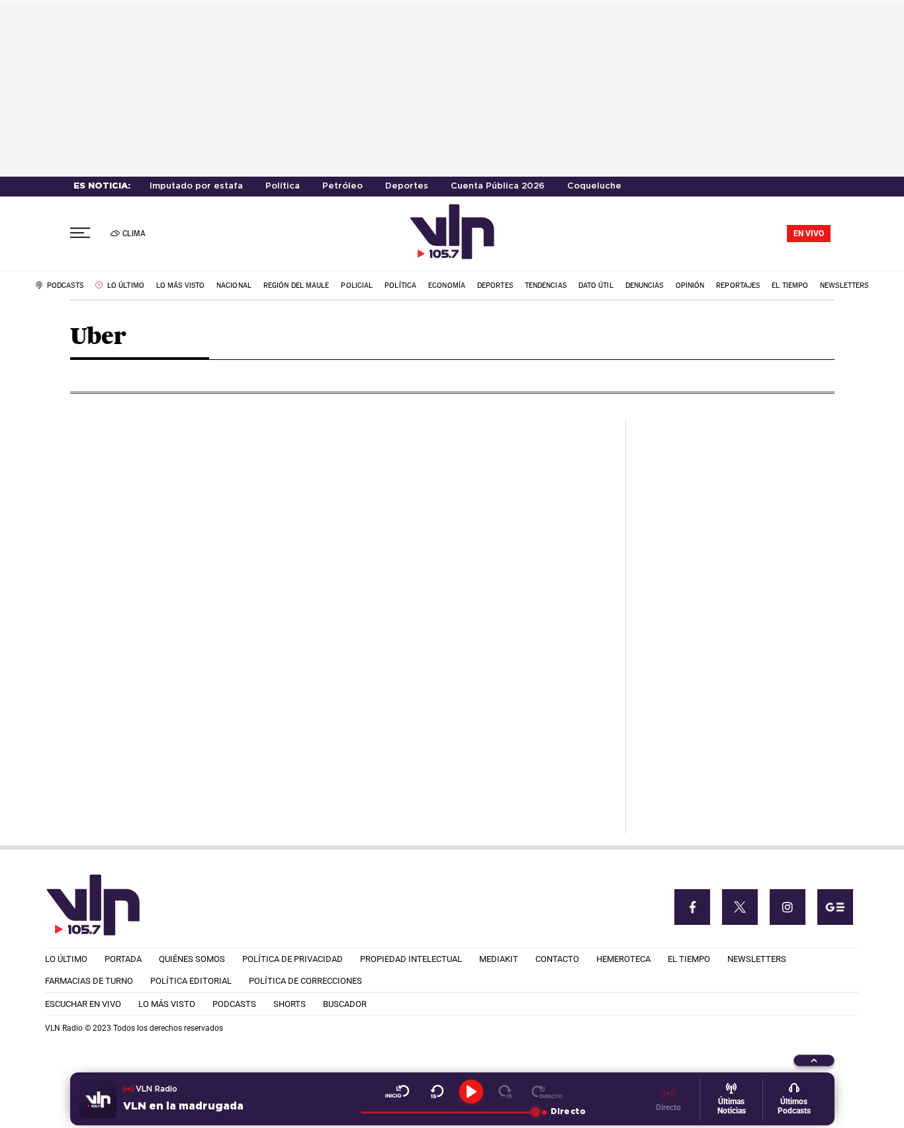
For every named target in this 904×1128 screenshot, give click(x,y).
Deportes (406, 186)
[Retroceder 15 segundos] (437, 1091)
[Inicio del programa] (397, 1091)
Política (282, 186)
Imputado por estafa (196, 186)
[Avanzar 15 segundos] (505, 1091)
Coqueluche (594, 186)
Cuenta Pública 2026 (498, 186)
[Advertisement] (735, 617)
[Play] (471, 1092)
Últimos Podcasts (794, 1106)
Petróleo (342, 186)
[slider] (448, 1112)
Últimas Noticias (731, 1106)
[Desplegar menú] (80, 233)
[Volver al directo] (546, 1091)
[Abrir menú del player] (814, 1060)
